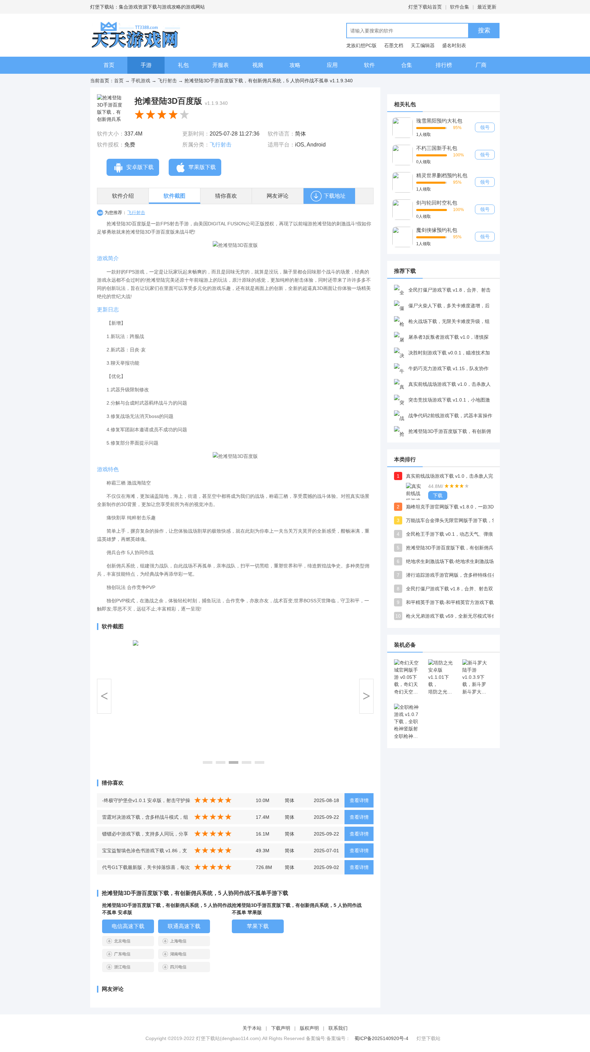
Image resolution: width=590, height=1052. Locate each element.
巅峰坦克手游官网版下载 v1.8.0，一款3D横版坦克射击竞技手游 (454, 506)
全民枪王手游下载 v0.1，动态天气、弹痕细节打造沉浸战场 (454, 534)
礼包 (183, 65)
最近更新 (486, 7)
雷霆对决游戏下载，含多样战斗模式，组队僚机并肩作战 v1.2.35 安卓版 (145, 819)
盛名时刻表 (454, 45)
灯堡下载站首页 (425, 7)
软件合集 (459, 7)
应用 (332, 65)
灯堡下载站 (428, 1038)
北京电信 (122, 941)
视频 (257, 65)
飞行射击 (167, 80)
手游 (146, 65)
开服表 (220, 65)
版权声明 (309, 1028)
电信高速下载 (128, 926)
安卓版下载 (140, 167)
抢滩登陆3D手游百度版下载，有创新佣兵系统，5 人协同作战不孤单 (454, 547)
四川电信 (178, 967)
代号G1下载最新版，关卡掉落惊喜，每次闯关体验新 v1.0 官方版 (146, 869)
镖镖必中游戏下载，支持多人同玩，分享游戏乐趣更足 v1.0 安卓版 (145, 836)
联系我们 (338, 1028)
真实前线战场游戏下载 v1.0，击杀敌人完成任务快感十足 (454, 476)
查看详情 (359, 800)
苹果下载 (258, 926)
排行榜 (444, 65)
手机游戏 (140, 80)
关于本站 (252, 1028)
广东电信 (122, 954)
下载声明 (280, 1028)
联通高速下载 (184, 926)
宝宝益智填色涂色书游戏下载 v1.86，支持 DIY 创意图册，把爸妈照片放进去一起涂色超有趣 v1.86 (145, 853)
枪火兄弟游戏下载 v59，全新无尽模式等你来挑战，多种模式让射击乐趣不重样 (454, 616)
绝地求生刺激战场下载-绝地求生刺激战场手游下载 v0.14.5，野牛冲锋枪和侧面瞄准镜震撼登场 (454, 561)
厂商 (481, 65)
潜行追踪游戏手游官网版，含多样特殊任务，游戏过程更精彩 (454, 575)
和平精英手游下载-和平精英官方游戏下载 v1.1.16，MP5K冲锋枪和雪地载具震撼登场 (454, 602)
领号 (485, 127)
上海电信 (178, 941)
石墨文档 (393, 45)
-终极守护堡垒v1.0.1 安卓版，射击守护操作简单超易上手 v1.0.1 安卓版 (146, 803)
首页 (108, 65)
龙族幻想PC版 (361, 45)
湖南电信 (178, 954)
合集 (406, 65)
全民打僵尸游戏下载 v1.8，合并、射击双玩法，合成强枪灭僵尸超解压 (454, 588)
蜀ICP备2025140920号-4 (381, 1038)
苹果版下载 (202, 167)
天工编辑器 (423, 45)
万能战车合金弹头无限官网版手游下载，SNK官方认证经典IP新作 (454, 520)
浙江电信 (122, 967)
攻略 (295, 65)
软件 (369, 65)
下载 (437, 495)
